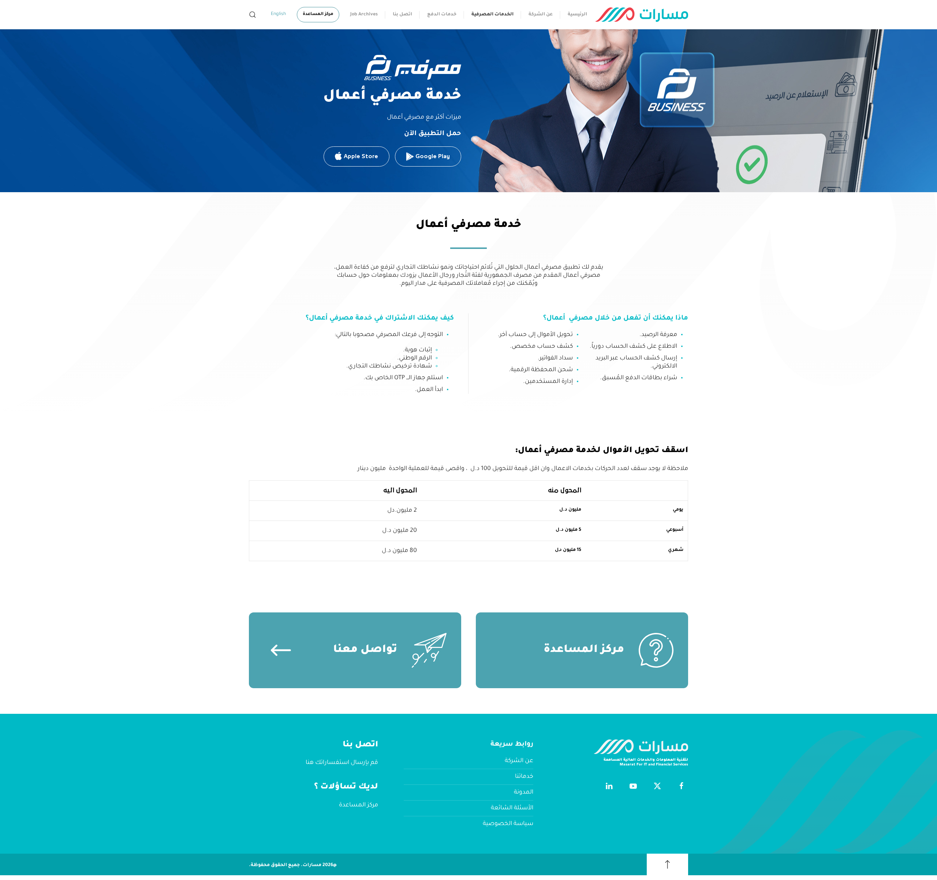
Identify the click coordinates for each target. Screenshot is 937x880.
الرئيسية (577, 14)
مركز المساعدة (318, 14)
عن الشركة (541, 14)
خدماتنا (524, 776)
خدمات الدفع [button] (441, 14)
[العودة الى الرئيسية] (641, 14)
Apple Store (361, 156)
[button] (252, 14)
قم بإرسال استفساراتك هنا (342, 763)
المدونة (523, 792)
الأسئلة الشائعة (512, 808)
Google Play (432, 156)
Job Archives (364, 14)
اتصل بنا (402, 14)
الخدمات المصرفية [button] (492, 14)
